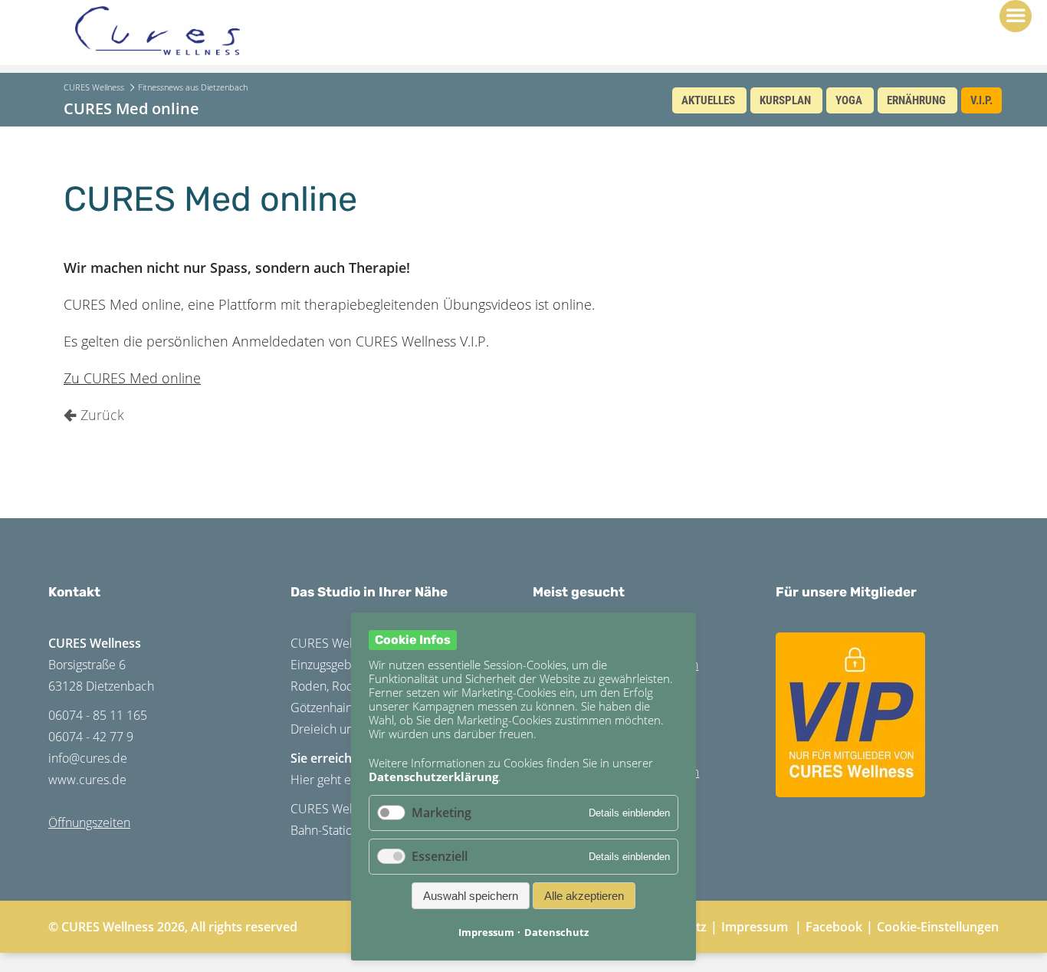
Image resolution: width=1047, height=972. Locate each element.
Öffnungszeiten (89, 822)
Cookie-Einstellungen (938, 926)
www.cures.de (87, 779)
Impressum (754, 926)
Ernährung (916, 100)
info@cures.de (87, 758)
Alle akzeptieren (584, 895)
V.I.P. (981, 100)
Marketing (441, 812)
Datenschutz (556, 932)
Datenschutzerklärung (433, 776)
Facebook (834, 926)
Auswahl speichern (470, 895)
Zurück (102, 415)
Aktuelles (708, 100)
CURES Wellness (94, 87)
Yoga (848, 100)
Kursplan (785, 100)
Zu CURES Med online (132, 378)
